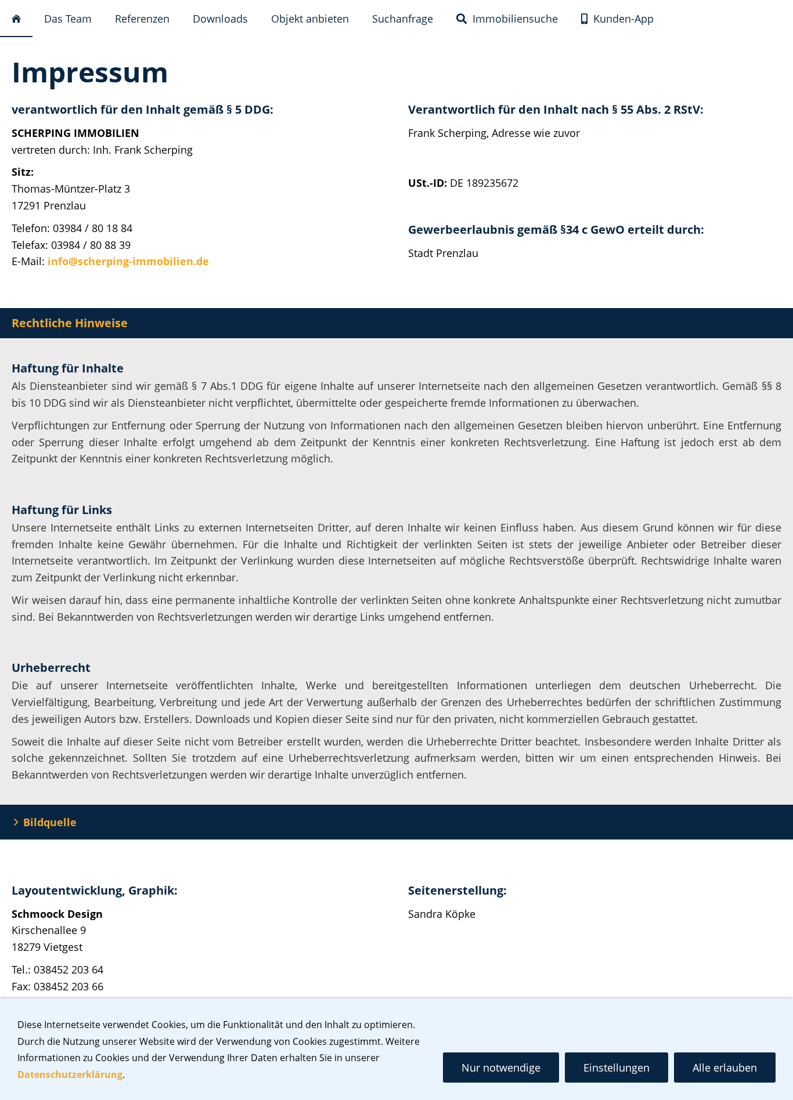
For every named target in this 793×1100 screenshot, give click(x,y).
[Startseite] (16, 19)
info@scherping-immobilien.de (128, 261)
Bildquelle (50, 822)
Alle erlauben (725, 1067)
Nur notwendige (501, 1067)
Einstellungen (616, 1067)
